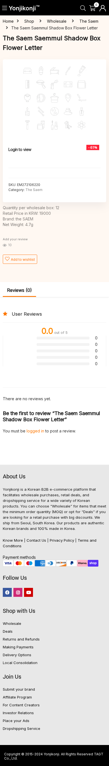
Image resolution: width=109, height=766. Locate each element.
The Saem (88, 21)
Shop (29, 21)
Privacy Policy (62, 540)
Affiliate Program (17, 697)
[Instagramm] (17, 592)
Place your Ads (16, 720)
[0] (92, 8)
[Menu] (5, 8)
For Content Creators (21, 705)
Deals (8, 631)
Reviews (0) (19, 290)
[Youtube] (28, 592)
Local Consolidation (20, 662)
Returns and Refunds (21, 639)
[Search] (83, 8)
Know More (13, 540)
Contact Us (36, 540)
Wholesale (57, 21)
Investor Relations (18, 713)
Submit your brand (19, 689)
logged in (36, 431)
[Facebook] (7, 592)
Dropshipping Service (21, 728)
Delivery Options (17, 655)
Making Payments (18, 647)
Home (8, 21)
